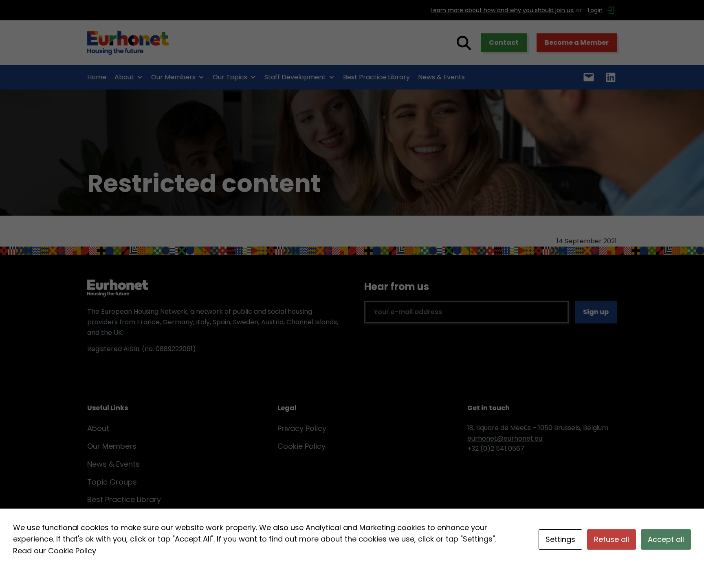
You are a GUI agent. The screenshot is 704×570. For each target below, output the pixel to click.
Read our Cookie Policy (54, 551)
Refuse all (611, 539)
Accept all (666, 539)
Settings (560, 539)
